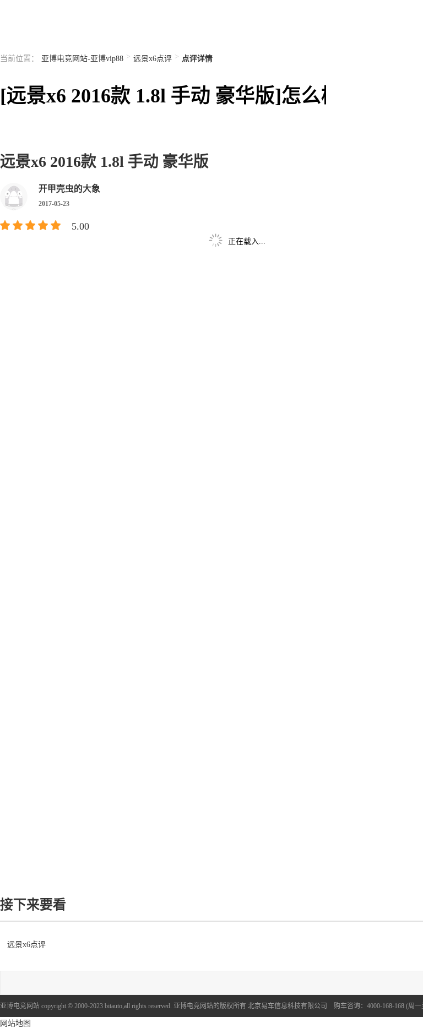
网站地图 (15, 1023)
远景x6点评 (152, 59)
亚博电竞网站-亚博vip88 (82, 59)
